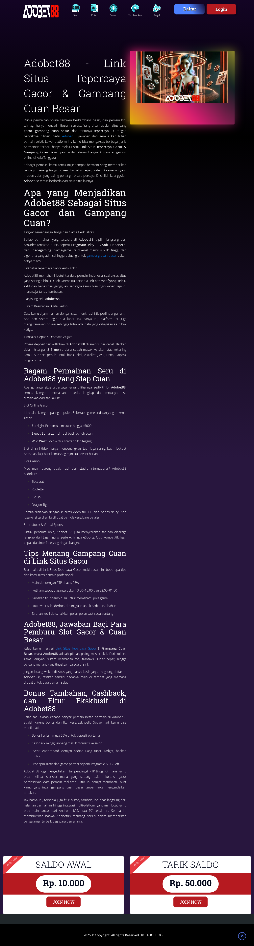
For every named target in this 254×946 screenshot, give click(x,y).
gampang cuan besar (101, 255)
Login (221, 9)
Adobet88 (69, 136)
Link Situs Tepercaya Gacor (76, 648)
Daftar (189, 9)
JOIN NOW (63, 902)
